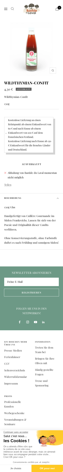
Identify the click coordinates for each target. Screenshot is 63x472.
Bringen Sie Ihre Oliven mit (44, 361)
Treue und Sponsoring (41, 383)
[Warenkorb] (57, 9)
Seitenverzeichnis (14, 370)
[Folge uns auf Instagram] (27, 322)
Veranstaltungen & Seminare (15, 422)
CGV (6, 363)
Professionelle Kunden (12, 404)
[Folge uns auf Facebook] (20, 322)
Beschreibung (12, 198)
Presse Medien (13, 350)
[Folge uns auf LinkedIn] (43, 322)
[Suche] (12, 8)
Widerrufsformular (15, 377)
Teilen (7, 184)
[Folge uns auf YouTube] (35, 322)
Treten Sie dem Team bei (44, 350)
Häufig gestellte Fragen (44, 372)
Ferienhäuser (12, 357)
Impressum (11, 383)
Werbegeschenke (14, 413)
